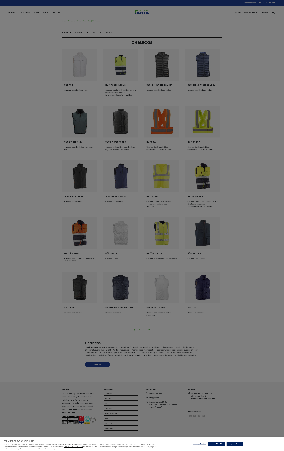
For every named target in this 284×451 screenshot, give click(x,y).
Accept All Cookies (235, 444)
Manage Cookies (199, 444)
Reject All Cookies (216, 444)
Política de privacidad (73, 449)
